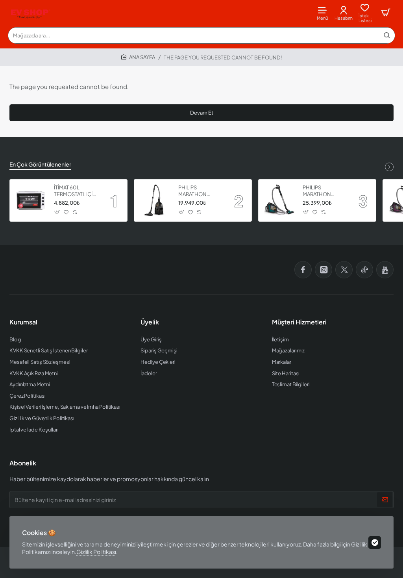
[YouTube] (385, 269)
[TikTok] (364, 269)
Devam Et (201, 112)
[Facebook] (303, 269)
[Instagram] (323, 269)
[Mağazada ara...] (387, 35)
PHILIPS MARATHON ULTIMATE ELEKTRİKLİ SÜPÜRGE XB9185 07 (324, 191)
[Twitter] (344, 269)
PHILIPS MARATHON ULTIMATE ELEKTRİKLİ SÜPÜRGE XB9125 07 (199, 191)
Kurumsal (23, 322)
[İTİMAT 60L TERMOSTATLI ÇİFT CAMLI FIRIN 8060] (30, 200)
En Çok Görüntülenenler (40, 164)
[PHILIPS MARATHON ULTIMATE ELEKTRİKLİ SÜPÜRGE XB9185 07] (279, 200)
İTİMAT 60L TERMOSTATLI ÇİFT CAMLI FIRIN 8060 (76, 191)
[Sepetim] (386, 13)
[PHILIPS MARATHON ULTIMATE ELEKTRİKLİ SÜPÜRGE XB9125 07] (155, 200)
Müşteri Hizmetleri (299, 322)
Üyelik (149, 322)
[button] (57, 212)
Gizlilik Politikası (96, 551)
